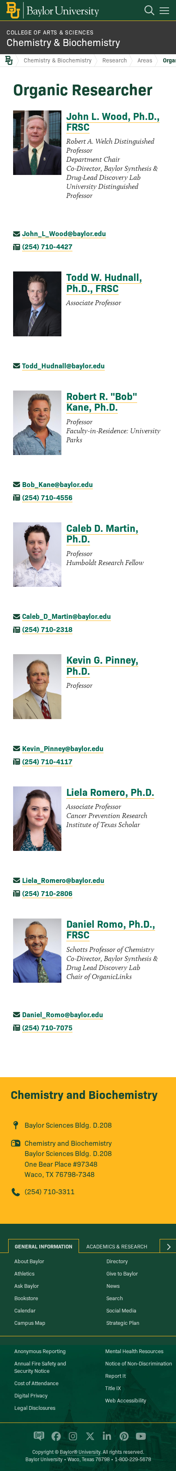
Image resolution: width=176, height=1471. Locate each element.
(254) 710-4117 (47, 761)
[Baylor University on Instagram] (71, 1439)
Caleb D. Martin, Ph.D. (102, 533)
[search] (145, 11)
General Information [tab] (43, 1246)
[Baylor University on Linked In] (105, 1439)
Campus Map (29, 1322)
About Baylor (29, 1260)
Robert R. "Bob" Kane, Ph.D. (101, 401)
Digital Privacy (30, 1395)
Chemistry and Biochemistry (84, 1094)
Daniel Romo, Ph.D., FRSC (110, 929)
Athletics (24, 1273)
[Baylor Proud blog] (37, 1439)
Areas (145, 60)
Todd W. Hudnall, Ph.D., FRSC (104, 282)
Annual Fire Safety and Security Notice (40, 1366)
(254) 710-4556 (47, 497)
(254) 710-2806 (47, 893)
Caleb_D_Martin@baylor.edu (66, 616)
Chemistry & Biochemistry (63, 41)
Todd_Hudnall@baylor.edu (63, 365)
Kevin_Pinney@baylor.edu (63, 748)
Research (114, 60)
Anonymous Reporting (40, 1350)
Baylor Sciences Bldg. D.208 (68, 1124)
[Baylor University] (52, 10)
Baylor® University (80, 1451)
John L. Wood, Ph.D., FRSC (113, 121)
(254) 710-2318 (47, 629)
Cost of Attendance (36, 1382)
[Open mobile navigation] (166, 12)
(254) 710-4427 (47, 246)
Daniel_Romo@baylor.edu (62, 1014)
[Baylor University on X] (88, 1439)
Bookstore (26, 1297)
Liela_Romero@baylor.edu (63, 880)
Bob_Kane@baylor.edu (57, 484)
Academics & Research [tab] (116, 1246)
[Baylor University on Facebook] (54, 1439)
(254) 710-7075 (47, 1027)
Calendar (25, 1310)
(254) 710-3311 (49, 1191)
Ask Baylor (26, 1285)
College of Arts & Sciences (50, 32)
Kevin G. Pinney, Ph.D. (102, 665)
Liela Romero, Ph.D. (110, 791)
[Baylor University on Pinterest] (122, 1439)
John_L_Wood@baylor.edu (64, 233)
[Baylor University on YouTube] (139, 1439)
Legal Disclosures (34, 1407)
